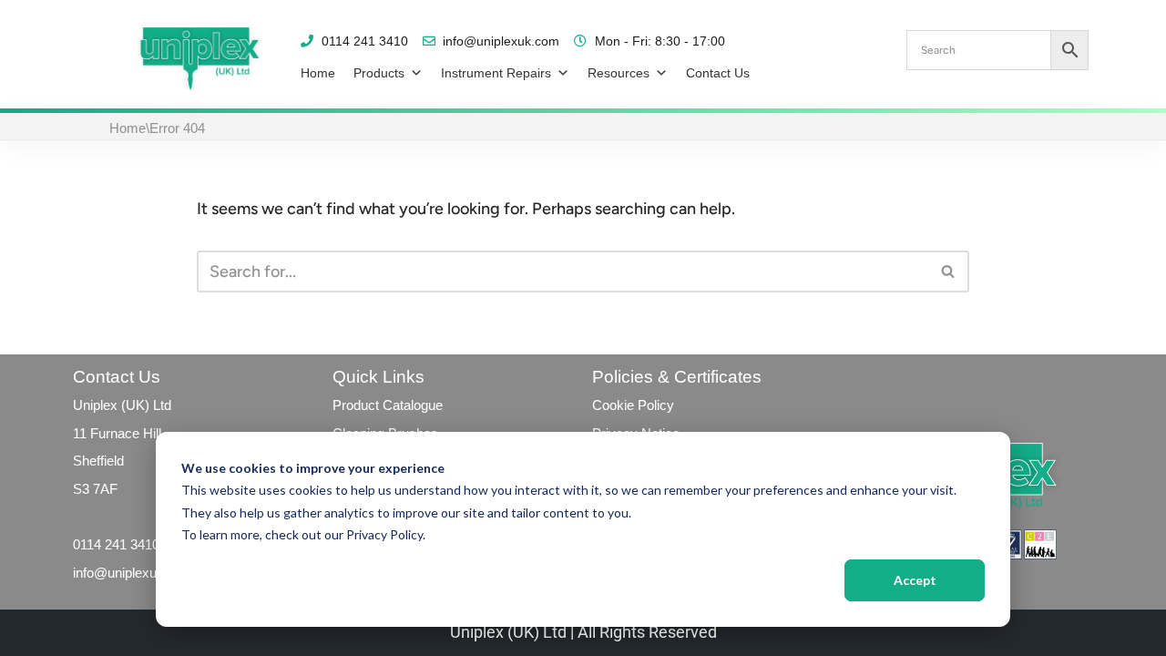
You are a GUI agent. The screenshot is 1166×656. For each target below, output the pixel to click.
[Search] (948, 271)
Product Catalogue (387, 405)
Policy (654, 405)
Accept (915, 580)
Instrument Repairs (496, 73)
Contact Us (718, 73)
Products (378, 73)
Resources (618, 73)
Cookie (613, 405)
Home (318, 73)
